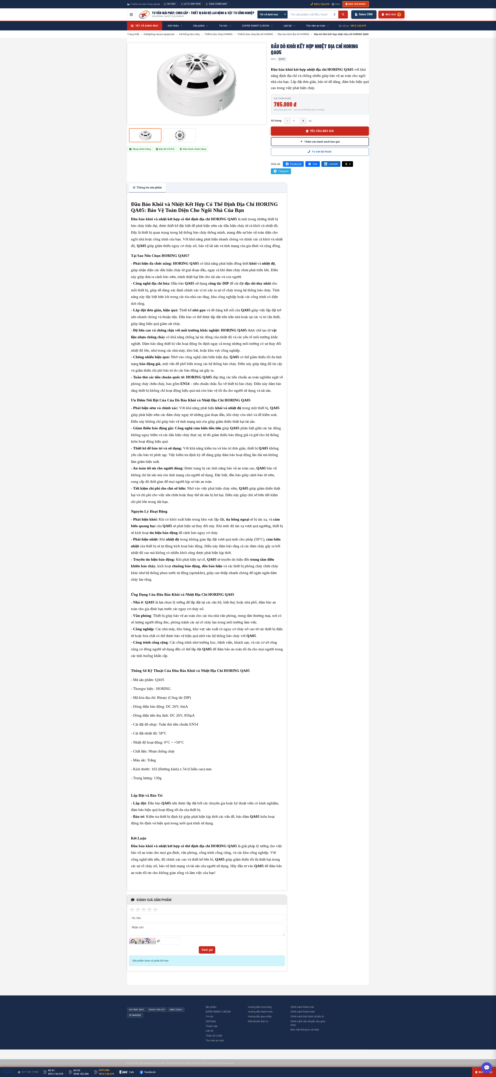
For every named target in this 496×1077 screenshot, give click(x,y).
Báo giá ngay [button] (357, 4)
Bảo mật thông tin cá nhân (304, 1029)
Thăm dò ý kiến (214, 1035)
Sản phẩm (211, 1007)
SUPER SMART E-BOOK (218, 1011)
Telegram (283, 171)
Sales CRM (366, 14)
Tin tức (209, 1016)
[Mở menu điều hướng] (131, 14)
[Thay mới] (158, 941)
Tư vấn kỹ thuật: (322, 151)
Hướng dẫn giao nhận (260, 1016)
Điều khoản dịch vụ (258, 1021)
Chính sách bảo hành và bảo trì (307, 1016)
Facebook (295, 164)
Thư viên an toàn (215, 1040)
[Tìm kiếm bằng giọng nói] (334, 14)
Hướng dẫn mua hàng (260, 1007)
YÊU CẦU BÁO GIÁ (322, 131)
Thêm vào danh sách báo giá (322, 141)
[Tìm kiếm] (343, 14)
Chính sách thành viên (302, 1007)
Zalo (337, 4)
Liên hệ (209, 1030)
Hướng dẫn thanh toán (260, 1011)
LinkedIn (333, 164)
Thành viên (212, 1026)
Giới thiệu (211, 1021)
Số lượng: (276, 120)
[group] (196, 83)
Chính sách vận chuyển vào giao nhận (307, 1023)
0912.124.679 (321, 4)
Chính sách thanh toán (302, 1011)
